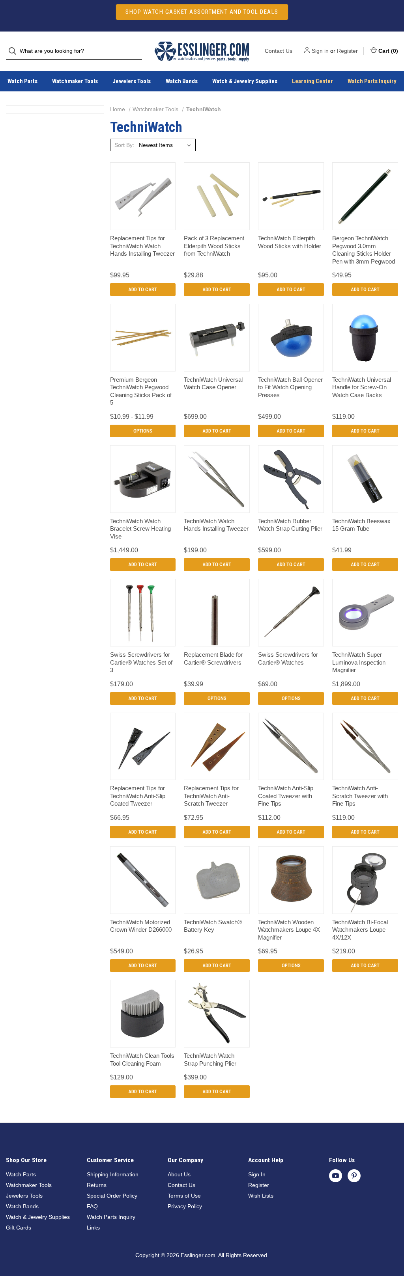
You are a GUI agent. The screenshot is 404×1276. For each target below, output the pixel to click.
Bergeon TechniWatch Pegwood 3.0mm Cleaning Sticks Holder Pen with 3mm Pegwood (363, 250)
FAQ (92, 1206)
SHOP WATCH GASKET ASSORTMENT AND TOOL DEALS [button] (202, 11)
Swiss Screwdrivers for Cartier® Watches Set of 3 (141, 662)
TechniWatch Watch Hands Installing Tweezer (216, 525)
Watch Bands (182, 81)
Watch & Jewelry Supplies (244, 81)
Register (347, 51)
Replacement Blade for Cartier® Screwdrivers (213, 658)
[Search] (15, 51)
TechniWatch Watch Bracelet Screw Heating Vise (140, 529)
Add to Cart (142, 289)
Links (93, 1227)
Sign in (320, 51)
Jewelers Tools (131, 81)
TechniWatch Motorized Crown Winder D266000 (141, 926)
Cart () (388, 51)
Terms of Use (184, 1195)
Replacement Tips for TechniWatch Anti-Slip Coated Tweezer (137, 796)
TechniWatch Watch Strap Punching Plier (210, 1059)
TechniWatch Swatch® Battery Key (213, 926)
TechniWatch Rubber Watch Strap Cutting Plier (290, 525)
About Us (179, 1174)
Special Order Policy (112, 1195)
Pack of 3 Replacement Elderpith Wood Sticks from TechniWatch (214, 246)
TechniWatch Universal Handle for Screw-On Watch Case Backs (361, 387)
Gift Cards (18, 1227)
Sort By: (124, 145)
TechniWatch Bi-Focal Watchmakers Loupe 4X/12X (360, 930)
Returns (97, 1185)
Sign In (257, 1174)
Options (142, 431)
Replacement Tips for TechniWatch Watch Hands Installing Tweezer (142, 246)
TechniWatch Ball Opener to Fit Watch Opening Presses (290, 387)
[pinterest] (354, 1175)
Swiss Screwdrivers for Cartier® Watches (288, 658)
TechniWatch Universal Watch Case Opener (213, 383)
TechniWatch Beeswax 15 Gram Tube (361, 525)
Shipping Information (112, 1174)
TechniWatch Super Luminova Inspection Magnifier (358, 662)
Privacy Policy (185, 1206)
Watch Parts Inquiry (372, 81)
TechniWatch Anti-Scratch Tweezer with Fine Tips (360, 796)
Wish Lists (260, 1195)
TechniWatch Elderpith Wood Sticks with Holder (289, 242)
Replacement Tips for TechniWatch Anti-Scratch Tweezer (211, 796)
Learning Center (312, 81)
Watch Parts (22, 81)
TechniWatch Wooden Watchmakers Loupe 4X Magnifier (289, 930)
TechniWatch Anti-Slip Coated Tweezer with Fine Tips (285, 796)
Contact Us (278, 51)
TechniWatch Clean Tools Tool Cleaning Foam (142, 1059)
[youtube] (335, 1175)
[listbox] (166, 145)
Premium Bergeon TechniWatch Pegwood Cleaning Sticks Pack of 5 (141, 391)
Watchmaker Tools (75, 81)
